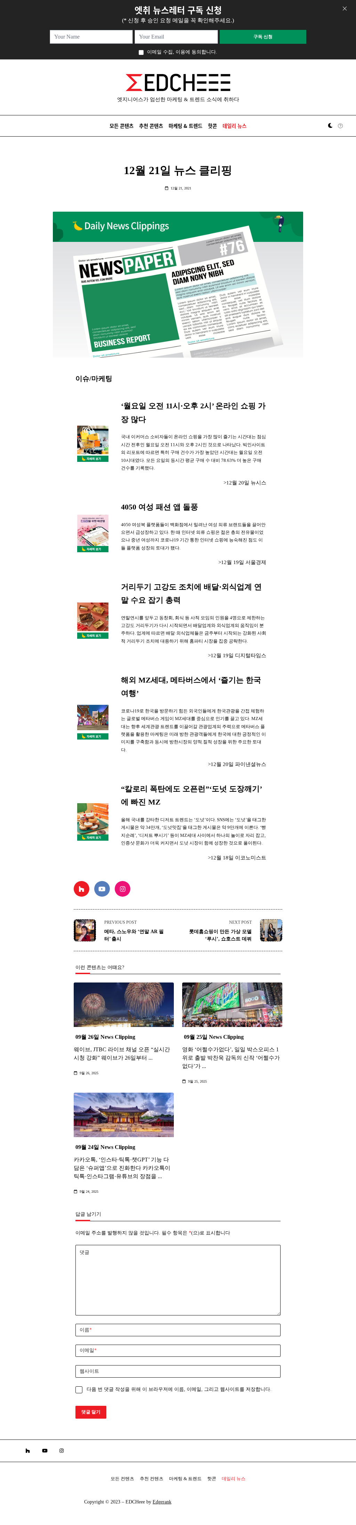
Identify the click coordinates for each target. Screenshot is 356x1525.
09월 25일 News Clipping (214, 1037)
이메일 (88, 1350)
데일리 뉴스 (234, 125)
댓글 (84, 1252)
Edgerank (162, 1501)
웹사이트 (89, 1371)
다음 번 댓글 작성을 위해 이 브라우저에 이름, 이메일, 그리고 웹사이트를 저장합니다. (179, 1389)
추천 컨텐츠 (151, 1479)
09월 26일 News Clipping (105, 1037)
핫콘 (212, 125)
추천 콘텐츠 (151, 125)
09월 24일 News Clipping (105, 1147)
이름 (86, 1329)
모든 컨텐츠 (122, 1479)
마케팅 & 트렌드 (185, 125)
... (150, 1058)
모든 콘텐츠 (122, 125)
